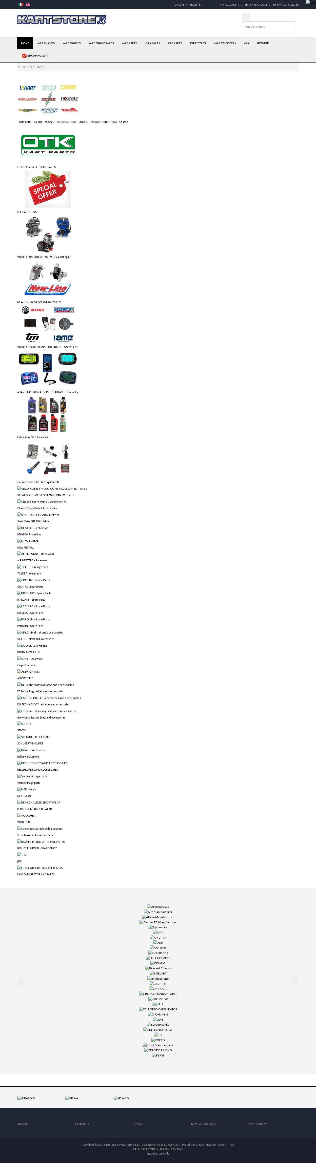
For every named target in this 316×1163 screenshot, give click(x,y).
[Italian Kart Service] (31, 750)
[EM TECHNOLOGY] (158, 1029)
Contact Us (82, 1123)
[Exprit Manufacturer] (158, 1045)
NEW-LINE (263, 43)
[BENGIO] (158, 963)
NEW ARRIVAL (25, 547)
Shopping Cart (256, 4)
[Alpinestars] (158, 927)
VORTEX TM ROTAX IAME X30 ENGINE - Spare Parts (47, 347)
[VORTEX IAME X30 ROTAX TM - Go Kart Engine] (48, 234)
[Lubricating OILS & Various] (48, 414)
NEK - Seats (24, 796)
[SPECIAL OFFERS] (48, 189)
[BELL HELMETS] (158, 958)
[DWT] (158, 1019)
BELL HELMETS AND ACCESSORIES (37, 769)
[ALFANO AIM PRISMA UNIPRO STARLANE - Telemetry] (48, 369)
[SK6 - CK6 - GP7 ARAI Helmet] (38, 514)
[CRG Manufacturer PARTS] (158, 993)
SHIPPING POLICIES (286, 4)
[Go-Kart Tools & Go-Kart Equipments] (48, 459)
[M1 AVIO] (121, 1098)
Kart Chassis (46, 43)
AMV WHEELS (25, 678)
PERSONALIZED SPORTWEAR (34, 809)
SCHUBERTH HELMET (30, 743)
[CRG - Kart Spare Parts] (33, 580)
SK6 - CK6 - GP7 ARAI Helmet (33, 521)
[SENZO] (24, 723)
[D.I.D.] (158, 1004)
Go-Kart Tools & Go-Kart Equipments (38, 482)
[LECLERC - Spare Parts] (33, 606)
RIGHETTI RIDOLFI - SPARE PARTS (37, 848)
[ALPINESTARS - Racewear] (35, 553)
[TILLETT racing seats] (32, 567)
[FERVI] (158, 1055)
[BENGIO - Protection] (33, 527)
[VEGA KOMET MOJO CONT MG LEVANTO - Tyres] (52, 488)
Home (25, 43)
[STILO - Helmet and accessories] (40, 632)
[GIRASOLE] (26, 1098)
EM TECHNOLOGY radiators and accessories (43, 704)
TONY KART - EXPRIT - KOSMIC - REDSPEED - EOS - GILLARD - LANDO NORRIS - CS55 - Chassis (72, 122)
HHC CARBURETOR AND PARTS (36, 874)
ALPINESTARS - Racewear (32, 560)
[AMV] (158, 932)
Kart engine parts (101, 43)
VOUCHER (23, 822)
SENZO (21, 730)
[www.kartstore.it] (61, 19)
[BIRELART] (158, 973)
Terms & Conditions (203, 1123)
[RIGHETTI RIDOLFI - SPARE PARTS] (41, 841)
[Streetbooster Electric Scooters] (40, 828)
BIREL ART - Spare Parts (31, 599)
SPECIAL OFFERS (27, 212)
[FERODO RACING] (158, 1050)
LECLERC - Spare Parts (30, 612)
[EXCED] (158, 1039)
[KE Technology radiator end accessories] (45, 684)
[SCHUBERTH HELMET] (34, 737)
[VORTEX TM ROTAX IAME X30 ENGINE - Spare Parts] (48, 324)
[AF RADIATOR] (158, 906)
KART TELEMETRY (225, 43)
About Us (23, 1123)
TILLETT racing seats (29, 573)
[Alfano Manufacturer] (158, 917)
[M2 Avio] (72, 1098)
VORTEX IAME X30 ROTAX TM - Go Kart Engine (44, 257)
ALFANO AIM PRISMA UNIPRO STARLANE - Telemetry (47, 392)
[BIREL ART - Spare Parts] (34, 593)
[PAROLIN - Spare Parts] (33, 619)
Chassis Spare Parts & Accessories (37, 508)
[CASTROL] (158, 983)
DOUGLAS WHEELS (28, 652)
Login (179, 4)
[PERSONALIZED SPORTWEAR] (38, 802)
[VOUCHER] (26, 815)
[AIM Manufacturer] (158, 911)
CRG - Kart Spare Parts (30, 586)
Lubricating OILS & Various (32, 437)
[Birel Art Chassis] (158, 968)
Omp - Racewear (27, 665)
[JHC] (22, 854)
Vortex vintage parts (28, 782)
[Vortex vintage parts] (32, 776)
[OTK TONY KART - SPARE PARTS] (48, 144)
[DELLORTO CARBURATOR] (158, 1009)
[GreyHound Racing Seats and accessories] (46, 710)
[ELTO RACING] (158, 1024)
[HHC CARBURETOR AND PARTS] (40, 867)
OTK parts (152, 43)
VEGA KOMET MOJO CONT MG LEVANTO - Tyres (45, 495)
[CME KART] (158, 988)
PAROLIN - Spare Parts (30, 626)
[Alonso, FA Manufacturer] (158, 922)
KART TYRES (198, 43)
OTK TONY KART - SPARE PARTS (36, 167)
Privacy (137, 1123)
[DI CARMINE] (158, 1014)
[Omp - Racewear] (30, 658)
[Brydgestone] (158, 978)
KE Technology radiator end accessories (40, 691)
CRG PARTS (175, 43)
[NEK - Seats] (26, 789)
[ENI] (158, 1034)
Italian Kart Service (28, 756)
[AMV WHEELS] (28, 671)
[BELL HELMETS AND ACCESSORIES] (42, 763)
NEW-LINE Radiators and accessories (39, 302)
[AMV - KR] (158, 937)
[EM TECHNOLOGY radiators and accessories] (49, 697)
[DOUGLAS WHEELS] (32, 645)
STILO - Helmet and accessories (35, 639)
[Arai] (158, 942)
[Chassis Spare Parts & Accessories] (42, 501)
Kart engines (72, 43)
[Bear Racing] (158, 952)
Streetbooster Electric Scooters (35, 835)
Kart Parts (130, 43)
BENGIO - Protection (28, 534)
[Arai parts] (158, 947)
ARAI (247, 43)
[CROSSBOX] (158, 999)
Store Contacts (257, 1123)
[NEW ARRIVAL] (28, 540)
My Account (229, 4)
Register (195, 4)
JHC (19, 861)
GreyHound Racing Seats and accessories (41, 717)
